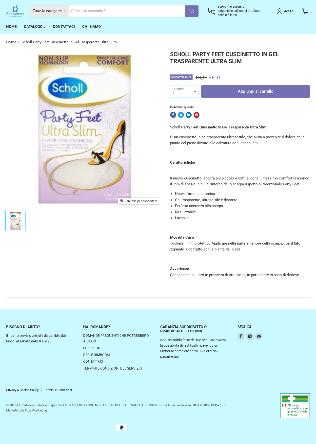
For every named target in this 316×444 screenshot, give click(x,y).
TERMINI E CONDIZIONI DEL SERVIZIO (112, 368)
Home (11, 42)
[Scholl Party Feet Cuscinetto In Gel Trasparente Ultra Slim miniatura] (15, 221)
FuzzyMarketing (36, 410)
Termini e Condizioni (58, 390)
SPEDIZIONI (92, 348)
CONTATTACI (64, 26)
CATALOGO (33, 26)
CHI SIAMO (91, 26)
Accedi (289, 11)
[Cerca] (191, 11)
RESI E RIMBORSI (96, 355)
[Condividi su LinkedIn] (189, 115)
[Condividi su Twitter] (181, 115)
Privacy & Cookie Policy (22, 390)
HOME (11, 26)
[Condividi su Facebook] (173, 115)
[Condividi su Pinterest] (196, 115)
